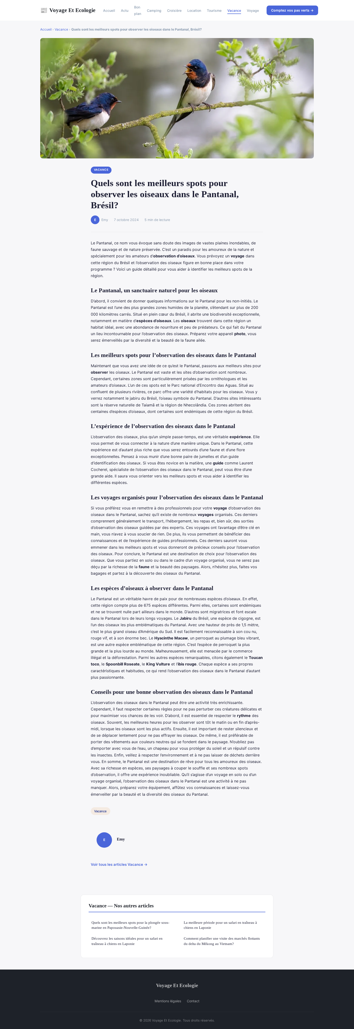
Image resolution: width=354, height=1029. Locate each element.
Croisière (174, 10)
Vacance (234, 10)
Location (194, 10)
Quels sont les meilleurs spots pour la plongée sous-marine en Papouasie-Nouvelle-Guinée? (130, 925)
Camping (154, 10)
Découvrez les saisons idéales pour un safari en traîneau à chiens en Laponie (127, 940)
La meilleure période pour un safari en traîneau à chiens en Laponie (220, 925)
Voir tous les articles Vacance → (119, 864)
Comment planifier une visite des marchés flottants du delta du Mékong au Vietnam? (222, 940)
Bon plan (137, 10)
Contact (193, 1001)
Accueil (109, 10)
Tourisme (214, 10)
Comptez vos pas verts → (292, 10)
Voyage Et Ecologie (67, 10)
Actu (124, 10)
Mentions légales (168, 1001)
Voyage (253, 10)
